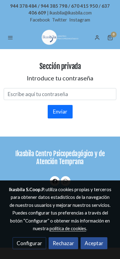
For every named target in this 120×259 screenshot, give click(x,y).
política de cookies (68, 228)
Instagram (79, 19)
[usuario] (97, 37)
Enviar (60, 111)
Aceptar (94, 243)
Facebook (40, 19)
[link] (60, 37)
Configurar (29, 243)
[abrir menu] (10, 37)
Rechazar (63, 243)
